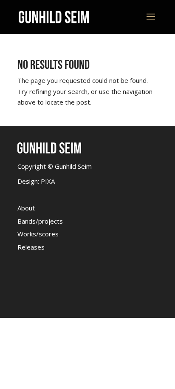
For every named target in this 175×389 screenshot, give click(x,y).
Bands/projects (40, 221)
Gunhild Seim (72, 166)
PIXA (48, 181)
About (26, 208)
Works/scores (38, 234)
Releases (31, 247)
